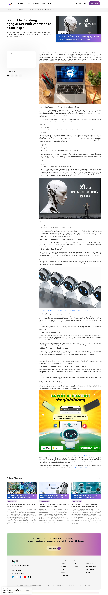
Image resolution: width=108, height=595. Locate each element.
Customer (63, 566)
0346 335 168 (20, 573)
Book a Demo (64, 575)
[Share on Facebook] (8, 75)
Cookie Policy (6, 592)
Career (63, 572)
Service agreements (91, 569)
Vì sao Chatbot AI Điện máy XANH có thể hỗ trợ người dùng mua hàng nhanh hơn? (69, 455)
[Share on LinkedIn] (16, 75)
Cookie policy (89, 572)
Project (76, 566)
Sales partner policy (91, 566)
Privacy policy (89, 563)
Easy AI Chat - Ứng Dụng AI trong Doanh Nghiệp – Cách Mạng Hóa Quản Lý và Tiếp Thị (65, 310)
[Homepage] (11, 3)
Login (85, 3)
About (62, 569)
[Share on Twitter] (12, 75)
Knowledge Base (12, 501)
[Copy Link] (20, 75)
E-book (76, 563)
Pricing (63, 563)
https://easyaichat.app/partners (82, 467)
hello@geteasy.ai (19, 570)
